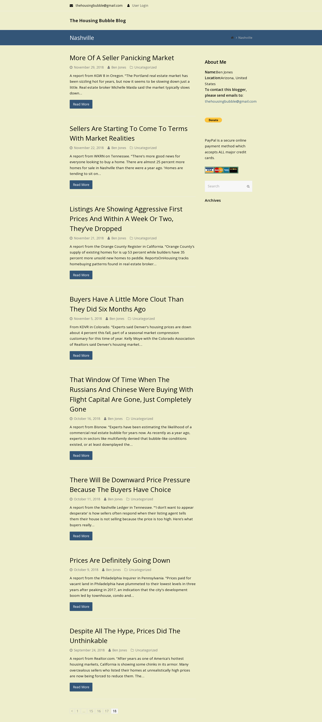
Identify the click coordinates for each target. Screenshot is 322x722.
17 (107, 711)
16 (99, 711)
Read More (81, 104)
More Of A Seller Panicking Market (122, 57)
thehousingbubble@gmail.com (231, 101)
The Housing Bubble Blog (98, 20)
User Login (140, 5)
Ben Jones (118, 67)
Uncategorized (145, 67)
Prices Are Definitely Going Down (120, 560)
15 (92, 711)
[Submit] (248, 186)
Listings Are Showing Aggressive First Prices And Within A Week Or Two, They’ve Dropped (126, 219)
